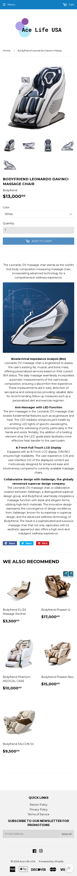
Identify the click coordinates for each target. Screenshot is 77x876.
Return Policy (38, 804)
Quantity (8, 223)
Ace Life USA (27, 861)
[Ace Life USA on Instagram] (41, 851)
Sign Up (67, 834)
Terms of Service (38, 814)
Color (6, 207)
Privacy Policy (39, 809)
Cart (71, 4)
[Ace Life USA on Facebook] (34, 851)
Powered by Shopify (51, 861)
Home (6, 50)
